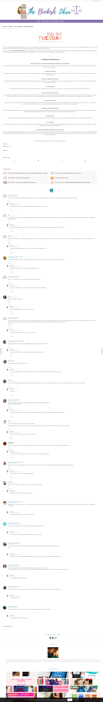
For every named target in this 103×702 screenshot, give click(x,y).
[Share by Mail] (85, 160)
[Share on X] (38, 160)
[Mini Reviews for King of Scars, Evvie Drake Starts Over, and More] (102, 351)
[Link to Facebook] (95, 1)
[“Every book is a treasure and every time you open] (21, 682)
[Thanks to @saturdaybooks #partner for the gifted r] (84, 682)
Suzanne (16, 28)
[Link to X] (94, 1)
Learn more (75, 699)
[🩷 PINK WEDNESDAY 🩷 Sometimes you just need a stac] (21, 696)
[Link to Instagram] (99, 1)
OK (69, 699)
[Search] (66, 21)
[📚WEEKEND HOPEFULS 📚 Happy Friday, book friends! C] (21, 675)
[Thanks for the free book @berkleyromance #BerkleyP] (52, 682)
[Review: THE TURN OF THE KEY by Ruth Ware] (1, 351)
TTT (10, 547)
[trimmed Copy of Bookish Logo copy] (49, 11)
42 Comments (12, 28)
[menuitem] (38, 21)
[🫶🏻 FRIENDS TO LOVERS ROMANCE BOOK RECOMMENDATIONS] (84, 696)
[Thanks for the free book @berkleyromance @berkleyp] (84, 689)
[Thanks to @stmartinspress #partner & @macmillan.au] (84, 675)
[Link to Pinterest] (97, 1)
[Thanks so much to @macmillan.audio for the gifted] (52, 689)
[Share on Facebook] (15, 160)
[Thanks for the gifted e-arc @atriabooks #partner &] (52, 675)
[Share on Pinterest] (61, 160)
